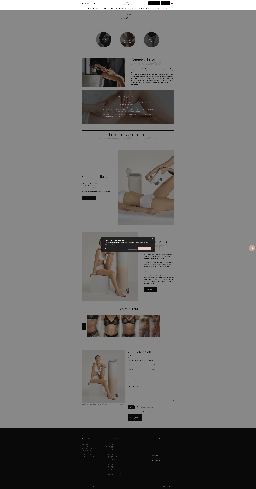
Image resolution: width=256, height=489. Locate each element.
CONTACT (165, 8)
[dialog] (128, 244)
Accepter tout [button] (144, 248)
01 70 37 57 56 (86, 3)
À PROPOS (110, 8)
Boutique (158, 8)
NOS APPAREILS (129, 8)
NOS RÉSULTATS (139, 8)
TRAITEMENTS (119, 8)
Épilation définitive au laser (97, 8)
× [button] (152, 238)
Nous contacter (252, 248)
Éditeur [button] (132, 248)
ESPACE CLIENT (165, 3)
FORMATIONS (149, 8)
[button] (111, 248)
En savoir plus (111, 244)
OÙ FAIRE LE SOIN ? (154, 3)
